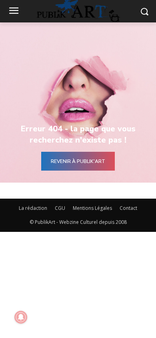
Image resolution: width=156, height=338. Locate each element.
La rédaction (33, 208)
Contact (128, 208)
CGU (60, 208)
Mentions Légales (92, 208)
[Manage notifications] (20, 317)
